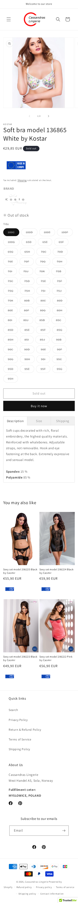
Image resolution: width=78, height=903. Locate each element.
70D (62, 253)
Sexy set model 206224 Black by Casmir (56, 571)
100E (49, 233)
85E (29, 331)
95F (45, 370)
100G (14, 243)
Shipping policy (27, 893)
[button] (8, 19)
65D (31, 243)
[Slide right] (48, 116)
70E (13, 262)
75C (13, 282)
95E (29, 370)
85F (45, 331)
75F (62, 282)
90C (13, 350)
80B (29, 301)
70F (29, 262)
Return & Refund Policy (25, 730)
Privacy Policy (18, 720)
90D (29, 350)
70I (12, 272)
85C (61, 321)
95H (13, 380)
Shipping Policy (19, 749)
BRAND (8, 188)
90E (45, 350)
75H (29, 292)
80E (13, 311)
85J (45, 340)
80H (62, 311)
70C (46, 253)
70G (45, 262)
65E (47, 243)
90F (62, 350)
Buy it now (39, 406)
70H (62, 262)
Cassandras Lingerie (36, 881)
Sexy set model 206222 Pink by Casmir (56, 658)
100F (67, 233)
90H (29, 360)
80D (62, 301)
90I (45, 360)
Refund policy (24, 887)
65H (29, 253)
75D (29, 282)
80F (29, 311)
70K (44, 272)
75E (45, 282)
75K (13, 301)
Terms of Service (20, 739)
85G (62, 331)
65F (63, 243)
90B (61, 340)
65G (13, 253)
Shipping (22, 180)
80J (28, 321)
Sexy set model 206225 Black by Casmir (20, 571)
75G (13, 292)
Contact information (52, 893)
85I (29, 340)
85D (13, 331)
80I (12, 321)
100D (31, 233)
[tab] (15, 420)
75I (45, 292)
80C (45, 301)
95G (62, 370)
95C (62, 360)
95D (13, 370)
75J (61, 292)
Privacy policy (44, 887)
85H (13, 340)
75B (61, 272)
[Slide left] (29, 116)
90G (13, 360)
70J (28, 272)
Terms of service (65, 887)
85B (44, 321)
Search (13, 710)
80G (45, 311)
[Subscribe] (63, 831)
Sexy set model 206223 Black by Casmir (20, 658)
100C (13, 233)
